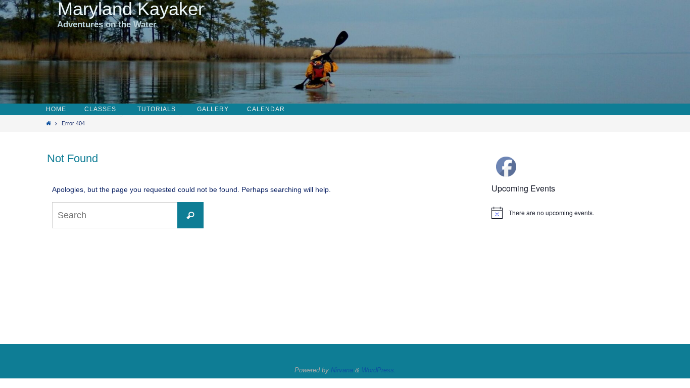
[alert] (567, 213)
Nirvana (342, 370)
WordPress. (379, 370)
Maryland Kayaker (125, 9)
